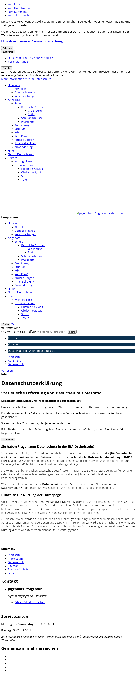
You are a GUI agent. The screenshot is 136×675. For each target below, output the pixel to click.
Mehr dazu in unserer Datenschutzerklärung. (32, 41)
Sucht (25, 176)
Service (12, 158)
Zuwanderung (24, 147)
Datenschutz (16, 364)
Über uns (14, 85)
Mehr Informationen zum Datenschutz (26, 79)
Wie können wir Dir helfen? (18, 331)
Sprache (7, 68)
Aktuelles (20, 89)
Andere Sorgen (24, 140)
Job (17, 132)
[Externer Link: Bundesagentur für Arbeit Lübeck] (71, 659)
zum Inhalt (15, 4)
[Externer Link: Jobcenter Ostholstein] (71, 656)
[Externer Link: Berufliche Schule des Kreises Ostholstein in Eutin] (71, 667)
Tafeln (25, 179)
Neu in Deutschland (21, 154)
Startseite (14, 357)
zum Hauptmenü (19, 8)
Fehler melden (17, 573)
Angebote (14, 100)
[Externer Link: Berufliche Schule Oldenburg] (71, 670)
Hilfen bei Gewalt (32, 169)
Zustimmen (8, 52)
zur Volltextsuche (19, 15)
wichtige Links (24, 161)
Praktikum (27, 121)
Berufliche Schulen (33, 107)
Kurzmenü (14, 360)
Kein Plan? (21, 136)
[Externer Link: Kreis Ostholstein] (71, 663)
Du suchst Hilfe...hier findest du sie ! (31, 58)
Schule (19, 103)
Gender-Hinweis (25, 92)
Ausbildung (22, 125)
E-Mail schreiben (30, 602)
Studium (20, 129)
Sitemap (13, 566)
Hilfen (12, 150)
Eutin (31, 114)
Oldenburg (35, 110)
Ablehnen (7, 48)
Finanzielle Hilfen (25, 143)
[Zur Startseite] (62, 213)
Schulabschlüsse (32, 118)
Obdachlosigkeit (31, 172)
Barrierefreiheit (18, 569)
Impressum (15, 558)
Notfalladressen (25, 165)
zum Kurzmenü (18, 12)
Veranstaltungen (19, 61)
